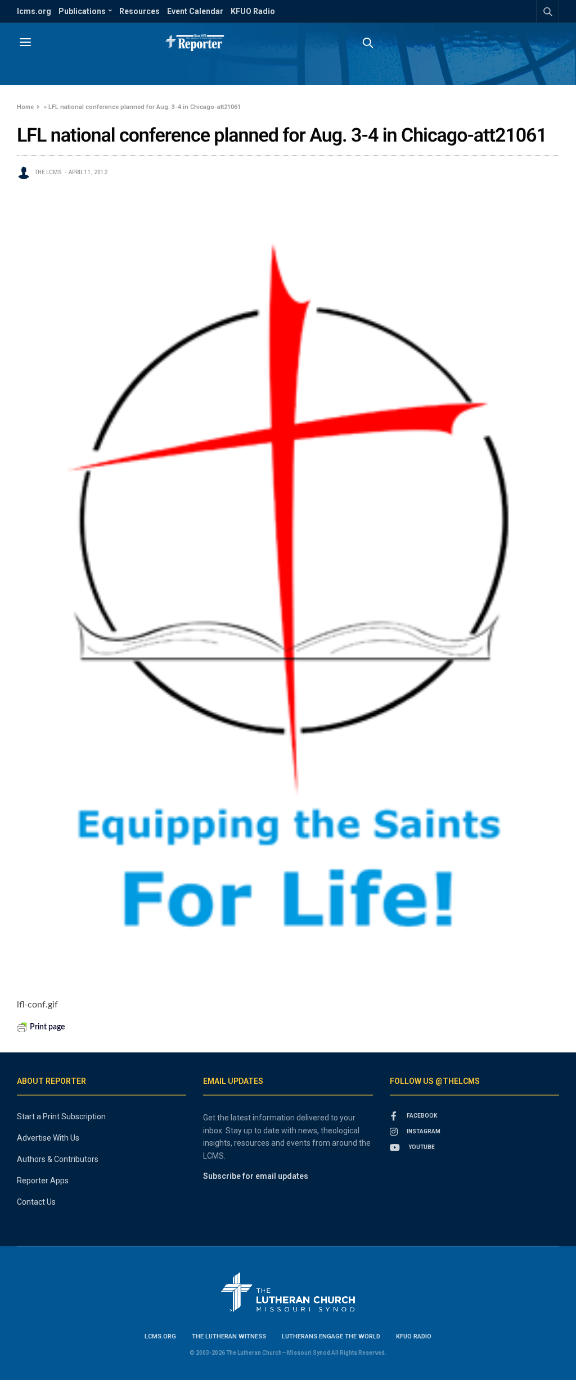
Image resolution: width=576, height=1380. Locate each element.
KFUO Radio (253, 11)
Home (25, 107)
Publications (82, 11)
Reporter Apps (43, 1180)
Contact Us (36, 1201)
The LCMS (48, 172)
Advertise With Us (48, 1137)
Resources (139, 11)
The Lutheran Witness (229, 1336)
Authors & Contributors (57, 1159)
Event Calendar (195, 11)
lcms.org (34, 11)
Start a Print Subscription (61, 1116)
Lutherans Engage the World (331, 1336)
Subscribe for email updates (255, 1176)
